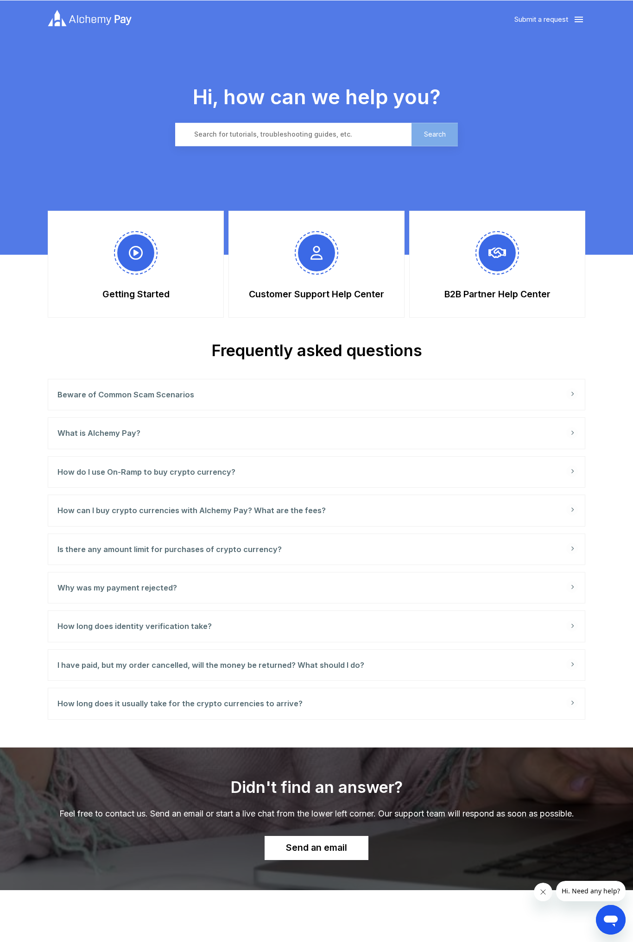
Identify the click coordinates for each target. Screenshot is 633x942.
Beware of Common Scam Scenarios (125, 394)
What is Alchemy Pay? (98, 433)
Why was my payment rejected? (117, 587)
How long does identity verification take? (134, 626)
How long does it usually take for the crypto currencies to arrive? (180, 703)
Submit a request (541, 19)
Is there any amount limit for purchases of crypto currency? (169, 549)
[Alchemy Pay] (90, 20)
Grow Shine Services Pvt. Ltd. (296, 922)
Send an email (316, 847)
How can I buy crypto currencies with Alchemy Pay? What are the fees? (191, 510)
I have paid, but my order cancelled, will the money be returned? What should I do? (210, 665)
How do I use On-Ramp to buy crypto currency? (146, 472)
